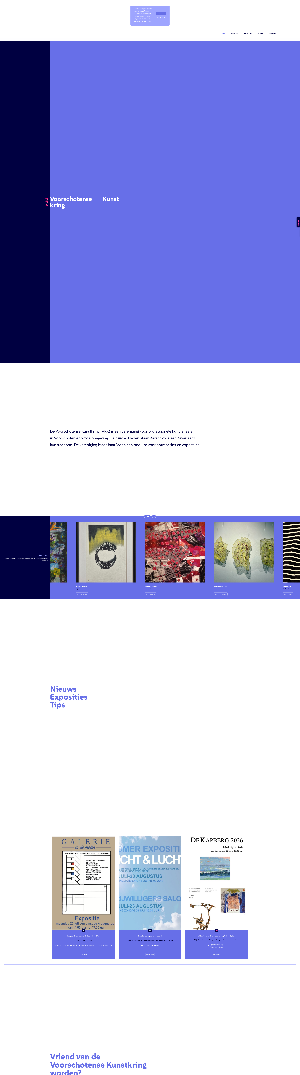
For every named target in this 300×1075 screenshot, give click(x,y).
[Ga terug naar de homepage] (46, 202)
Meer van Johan (229, 594)
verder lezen (83, 954)
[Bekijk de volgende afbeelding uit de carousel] (154, 516)
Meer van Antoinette (93, 594)
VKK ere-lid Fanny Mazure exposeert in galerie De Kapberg (216, 936)
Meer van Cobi (160, 594)
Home (223, 33)
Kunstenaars (234, 33)
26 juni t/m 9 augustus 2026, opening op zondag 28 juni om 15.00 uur (216, 940)
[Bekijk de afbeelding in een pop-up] (185, 552)
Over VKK (260, 33)
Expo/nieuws (248, 33)
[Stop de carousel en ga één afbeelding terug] (147, 516)
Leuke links (272, 33)
